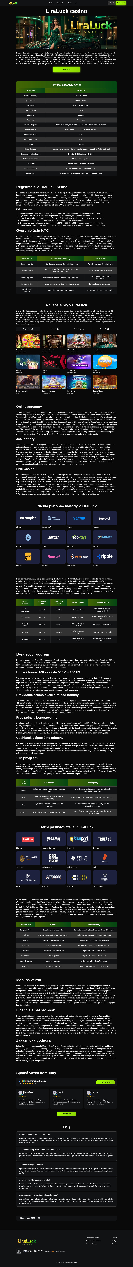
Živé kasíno (52, 329)
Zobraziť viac (66, 1113)
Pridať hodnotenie (105, 1082)
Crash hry (77, 329)
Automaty (103, 329)
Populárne (26, 329)
